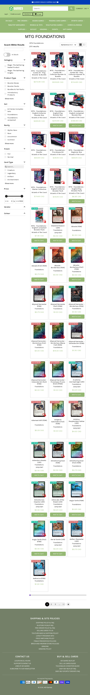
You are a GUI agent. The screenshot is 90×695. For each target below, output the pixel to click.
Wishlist (27, 14)
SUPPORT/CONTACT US (22, 663)
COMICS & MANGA (75, 25)
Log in (6, 14)
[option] (14, 66)
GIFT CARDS (67, 29)
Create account (15, 14)
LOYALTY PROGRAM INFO (45, 636)
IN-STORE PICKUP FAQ (45, 625)
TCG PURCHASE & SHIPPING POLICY (45, 633)
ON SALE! (9, 21)
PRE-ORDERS (22, 21)
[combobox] (68, 45)
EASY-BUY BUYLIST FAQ (67, 669)
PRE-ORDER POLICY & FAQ (45, 628)
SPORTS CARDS (77, 21)
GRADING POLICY (45, 649)
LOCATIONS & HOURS (22, 661)
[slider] (6, 196)
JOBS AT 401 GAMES (22, 666)
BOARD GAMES (38, 21)
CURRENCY (79, 8)
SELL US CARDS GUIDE (67, 663)
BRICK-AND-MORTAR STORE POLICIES (45, 644)
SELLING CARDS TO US (45, 631)
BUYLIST (33, 29)
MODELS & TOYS (36, 25)
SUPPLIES (21, 29)
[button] (14, 59)
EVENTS (55, 29)
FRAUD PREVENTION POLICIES (45, 641)
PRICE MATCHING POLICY (45, 638)
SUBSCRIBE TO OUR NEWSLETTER (22, 669)
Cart (39, 14)
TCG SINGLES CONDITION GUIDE (67, 666)
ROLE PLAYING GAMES (54, 25)
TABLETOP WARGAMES (16, 25)
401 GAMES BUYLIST (67, 661)
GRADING (43, 29)
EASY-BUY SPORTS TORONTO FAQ (67, 671)
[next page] (68, 604)
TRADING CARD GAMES (57, 21)
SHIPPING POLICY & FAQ (45, 623)
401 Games (48, 687)
